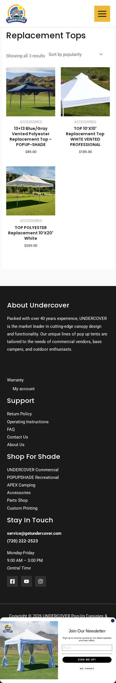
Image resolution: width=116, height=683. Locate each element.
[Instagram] (40, 581)
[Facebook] (12, 581)
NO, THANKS (87, 669)
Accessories (19, 492)
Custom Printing (22, 508)
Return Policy (19, 413)
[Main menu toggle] (102, 13)
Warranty (15, 380)
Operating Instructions (28, 421)
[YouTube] (26, 581)
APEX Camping (21, 485)
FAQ (11, 429)
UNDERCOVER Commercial (33, 469)
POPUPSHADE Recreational (33, 477)
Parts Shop (17, 500)
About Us (15, 444)
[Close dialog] (113, 621)
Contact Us (17, 437)
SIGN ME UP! (87, 659)
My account (24, 388)
